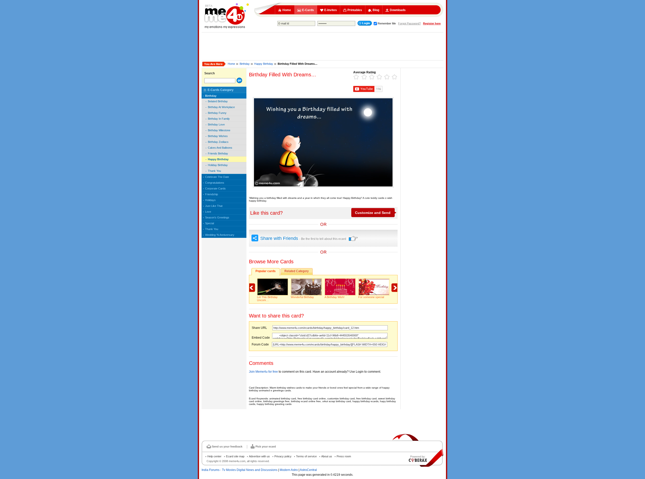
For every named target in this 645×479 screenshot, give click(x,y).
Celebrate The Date (217, 176)
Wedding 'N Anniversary (219, 234)
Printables (354, 10)
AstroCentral (308, 470)
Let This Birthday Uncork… (267, 299)
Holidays (210, 200)
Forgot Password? (409, 23)
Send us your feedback (227, 446)
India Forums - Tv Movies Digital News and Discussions (239, 470)
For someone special (371, 297)
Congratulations (214, 182)
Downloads (398, 10)
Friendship (211, 194)
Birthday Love (216, 124)
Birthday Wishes (218, 136)
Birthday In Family (219, 118)
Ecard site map (235, 456)
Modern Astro (289, 470)
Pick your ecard (265, 446)
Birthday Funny (217, 112)
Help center (214, 456)
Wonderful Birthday (302, 297)
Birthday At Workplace (221, 107)
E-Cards (308, 10)
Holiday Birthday (218, 165)
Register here (432, 23)
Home (286, 10)
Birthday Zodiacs (218, 141)
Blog (376, 10)
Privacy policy (283, 456)
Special (209, 223)
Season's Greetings (217, 217)
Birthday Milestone (219, 130)
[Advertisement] (322, 46)
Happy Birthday (263, 63)
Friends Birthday (218, 153)
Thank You (214, 170)
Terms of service (306, 456)
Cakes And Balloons (220, 147)
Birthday (245, 63)
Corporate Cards (215, 188)
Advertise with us (259, 456)
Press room (344, 456)
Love (208, 211)
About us (326, 456)
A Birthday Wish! (334, 297)
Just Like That (213, 205)
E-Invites (330, 10)
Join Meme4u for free (263, 371)
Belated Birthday (218, 101)
